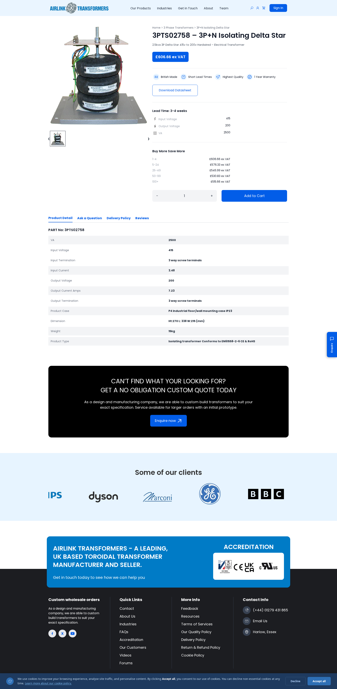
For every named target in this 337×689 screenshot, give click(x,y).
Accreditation (131, 639)
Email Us (260, 621)
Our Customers (133, 647)
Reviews (142, 218)
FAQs (124, 631)
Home (156, 28)
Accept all (319, 681)
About (208, 8)
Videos (125, 655)
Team (223, 8)
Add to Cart (254, 195)
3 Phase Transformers (178, 28)
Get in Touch (188, 8)
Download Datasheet (175, 90)
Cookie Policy (192, 655)
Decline (295, 681)
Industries (164, 8)
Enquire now (165, 420)
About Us (127, 616)
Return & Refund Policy (200, 647)
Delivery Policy (119, 218)
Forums (126, 663)
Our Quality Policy (196, 631)
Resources (190, 616)
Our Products (140, 8)
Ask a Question (89, 218)
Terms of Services (197, 624)
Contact (127, 608)
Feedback (189, 608)
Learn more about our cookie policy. (48, 683)
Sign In (278, 8)
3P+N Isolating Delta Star (213, 28)
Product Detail (60, 218)
